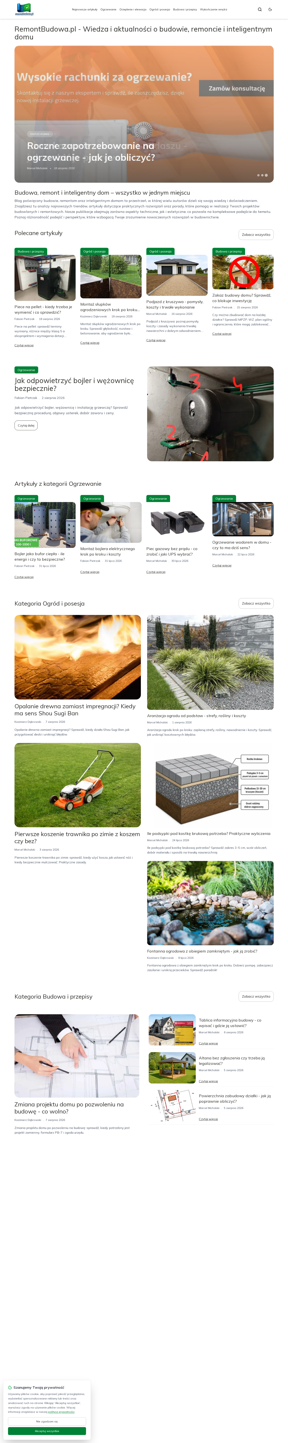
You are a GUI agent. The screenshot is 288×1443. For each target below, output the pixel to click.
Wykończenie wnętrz (213, 9)
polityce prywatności (61, 1412)
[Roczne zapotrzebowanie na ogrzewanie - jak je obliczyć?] (144, 114)
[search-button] (260, 9)
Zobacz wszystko (256, 234)
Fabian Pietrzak (24, 319)
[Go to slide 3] (266, 175)
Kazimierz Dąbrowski (93, 316)
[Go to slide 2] (262, 175)
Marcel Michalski (37, 168)
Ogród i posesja (159, 9)
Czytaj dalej (26, 425)
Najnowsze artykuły (84, 9)
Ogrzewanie (108, 9)
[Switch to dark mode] (270, 9)
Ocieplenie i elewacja (133, 9)
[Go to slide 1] (258, 175)
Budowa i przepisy (185, 9)
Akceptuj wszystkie (47, 1431)
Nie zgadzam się (47, 1421)
